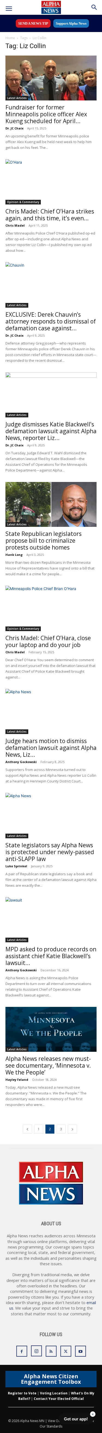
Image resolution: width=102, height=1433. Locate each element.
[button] (8, 8)
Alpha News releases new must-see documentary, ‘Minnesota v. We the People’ (48, 1065)
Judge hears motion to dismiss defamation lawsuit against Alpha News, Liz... (51, 747)
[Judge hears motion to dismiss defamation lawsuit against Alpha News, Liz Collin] (51, 711)
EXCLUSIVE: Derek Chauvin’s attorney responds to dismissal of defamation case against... (50, 321)
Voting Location (53, 1393)
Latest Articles (17, 98)
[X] (65, 1351)
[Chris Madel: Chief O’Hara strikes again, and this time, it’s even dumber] (51, 181)
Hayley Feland (16, 1079)
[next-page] (72, 1129)
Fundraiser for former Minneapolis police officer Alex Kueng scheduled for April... (46, 114)
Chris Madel (15, 225)
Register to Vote (22, 1393)
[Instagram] (36, 1350)
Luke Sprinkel (16, 866)
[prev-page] (27, 1129)
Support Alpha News (71, 23)
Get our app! (76, 1419)
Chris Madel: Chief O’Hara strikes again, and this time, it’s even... (49, 214)
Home (10, 38)
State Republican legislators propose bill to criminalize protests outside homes (43, 540)
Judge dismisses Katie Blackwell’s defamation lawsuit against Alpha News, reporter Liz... (51, 431)
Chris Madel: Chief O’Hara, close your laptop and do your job (48, 641)
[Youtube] (80, 1351)
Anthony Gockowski (21, 762)
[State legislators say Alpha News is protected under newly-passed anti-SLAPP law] (51, 815)
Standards (54, 1426)
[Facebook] (21, 1351)
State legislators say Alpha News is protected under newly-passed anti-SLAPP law (49, 852)
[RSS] (51, 1351)
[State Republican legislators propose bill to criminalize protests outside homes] (51, 504)
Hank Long (14, 555)
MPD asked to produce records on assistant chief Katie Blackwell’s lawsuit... (50, 956)
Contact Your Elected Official (59, 1398)
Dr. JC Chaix (14, 128)
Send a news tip (33, 23)
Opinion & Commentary (23, 202)
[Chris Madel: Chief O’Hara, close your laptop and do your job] (51, 608)
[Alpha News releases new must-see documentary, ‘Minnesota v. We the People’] (51, 1029)
